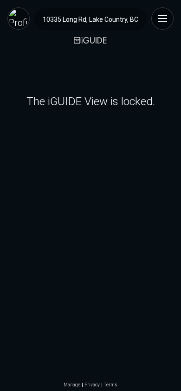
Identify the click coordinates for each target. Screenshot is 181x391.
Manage (72, 385)
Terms (110, 385)
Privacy (92, 385)
